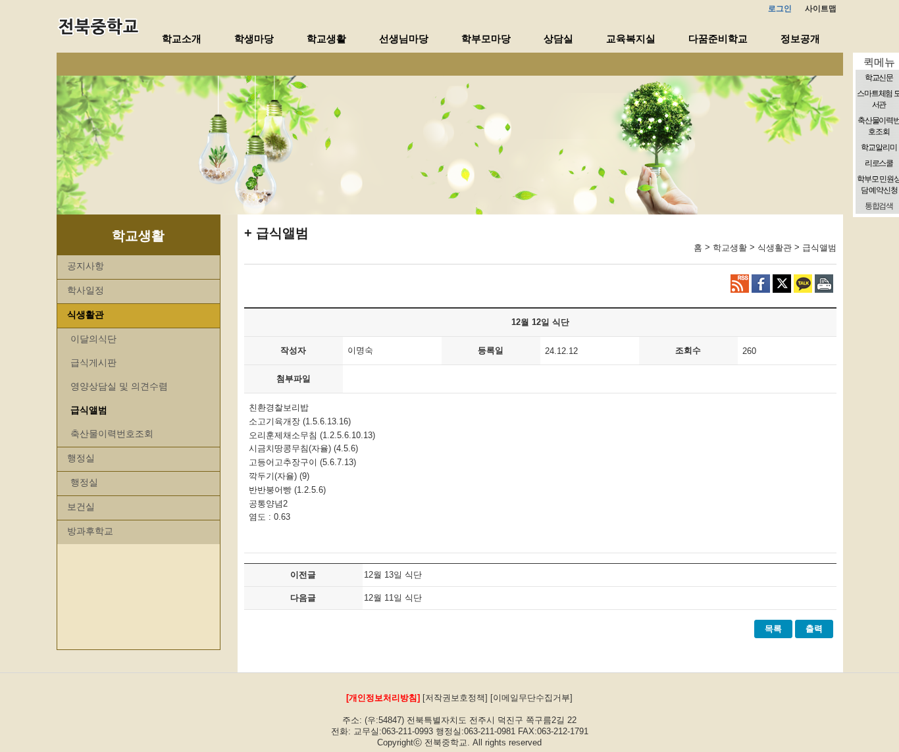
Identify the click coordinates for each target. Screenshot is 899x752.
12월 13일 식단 (393, 575)
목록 (773, 629)
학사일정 (85, 290)
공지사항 (85, 266)
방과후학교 (90, 531)
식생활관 (85, 314)
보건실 (81, 506)
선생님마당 (403, 38)
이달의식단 (93, 339)
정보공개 (800, 38)
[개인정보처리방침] (383, 698)
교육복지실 (630, 38)
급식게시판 (93, 362)
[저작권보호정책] (455, 698)
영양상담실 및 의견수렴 (119, 386)
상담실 (558, 38)
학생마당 (254, 38)
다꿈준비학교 (718, 38)
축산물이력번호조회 (111, 433)
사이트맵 (820, 8)
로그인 (780, 8)
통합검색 (879, 206)
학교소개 (181, 38)
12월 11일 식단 (393, 598)
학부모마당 (486, 38)
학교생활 (326, 38)
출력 (814, 629)
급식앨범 (88, 410)
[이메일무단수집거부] (531, 698)
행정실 (81, 458)
